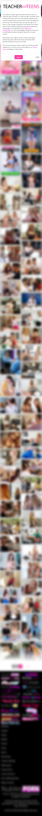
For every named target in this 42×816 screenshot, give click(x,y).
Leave (37, 57)
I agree (18, 57)
